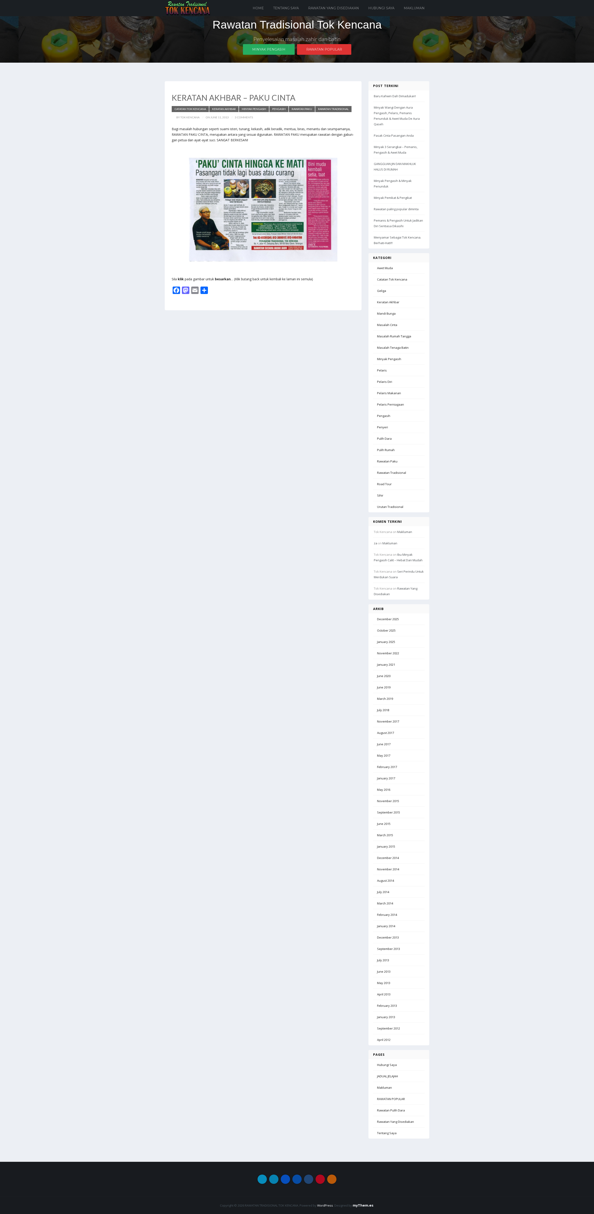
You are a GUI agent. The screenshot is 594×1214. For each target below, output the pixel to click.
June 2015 (384, 824)
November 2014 (388, 869)
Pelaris (382, 370)
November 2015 (388, 801)
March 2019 (385, 699)
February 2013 (387, 1006)
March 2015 (385, 835)
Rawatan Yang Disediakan (333, 8)
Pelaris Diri (384, 382)
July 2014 (383, 892)
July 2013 (383, 960)
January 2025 (386, 642)
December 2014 (388, 858)
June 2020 (384, 676)
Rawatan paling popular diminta (396, 209)
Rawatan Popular (324, 49)
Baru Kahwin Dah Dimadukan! (395, 96)
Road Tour (384, 484)
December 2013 (388, 937)
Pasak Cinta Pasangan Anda (394, 135)
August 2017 (385, 733)
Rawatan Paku (302, 109)
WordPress (325, 1205)
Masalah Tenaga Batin (393, 347)
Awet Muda (385, 268)
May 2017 (383, 755)
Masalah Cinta (387, 325)
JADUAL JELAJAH (387, 1076)
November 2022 (388, 653)
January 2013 (386, 1017)
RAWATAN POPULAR (391, 1099)
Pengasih (279, 109)
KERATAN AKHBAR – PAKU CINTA (233, 97)
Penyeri (382, 427)
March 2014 (385, 903)
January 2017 (386, 778)
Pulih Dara (384, 438)
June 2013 (384, 971)
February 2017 (387, 767)
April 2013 (384, 994)
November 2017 (388, 721)
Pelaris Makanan (389, 393)
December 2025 (388, 619)
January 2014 (386, 926)
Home (258, 8)
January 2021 (386, 664)
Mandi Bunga (386, 313)
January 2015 (386, 846)
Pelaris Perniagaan (390, 404)
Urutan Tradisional (390, 507)
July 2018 (383, 710)
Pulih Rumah (386, 450)
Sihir (380, 495)
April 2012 (384, 1040)
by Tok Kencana (188, 117)
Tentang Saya (286, 8)
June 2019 (384, 687)
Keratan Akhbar (224, 109)
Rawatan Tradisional (333, 109)
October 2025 (386, 630)
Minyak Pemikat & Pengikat (393, 198)
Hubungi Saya (381, 8)
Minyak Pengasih (268, 49)
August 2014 (385, 880)
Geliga (381, 291)
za (375, 543)
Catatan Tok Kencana (190, 109)
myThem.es (363, 1205)
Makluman (414, 8)
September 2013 (388, 949)
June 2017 (384, 744)
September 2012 (388, 1028)
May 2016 (383, 790)
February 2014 (387, 915)
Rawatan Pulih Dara (391, 1110)
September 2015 (388, 812)
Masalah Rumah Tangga (394, 336)
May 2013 (383, 983)
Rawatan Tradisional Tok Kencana (297, 25)
